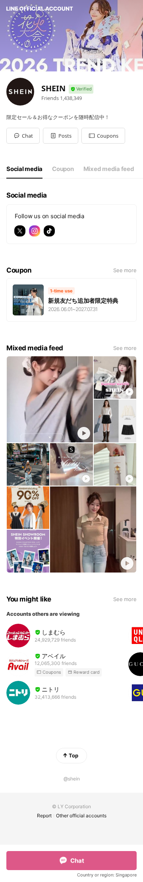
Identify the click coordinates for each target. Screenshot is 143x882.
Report (44, 816)
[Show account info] (81, 89)
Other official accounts (81, 816)
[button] (60, 136)
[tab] (24, 169)
